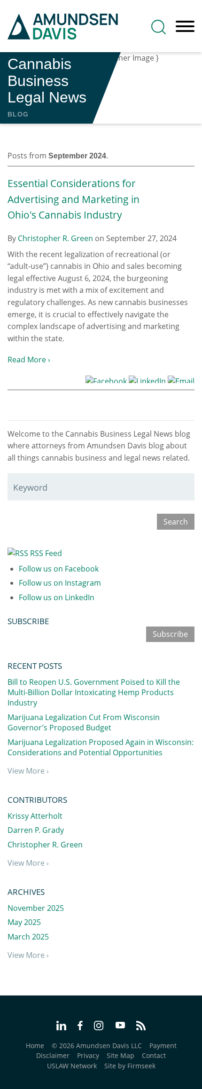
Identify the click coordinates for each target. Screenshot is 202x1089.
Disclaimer (53, 1055)
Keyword (30, 487)
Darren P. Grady (36, 830)
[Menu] (185, 27)
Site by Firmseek (129, 1065)
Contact (154, 1055)
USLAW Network (72, 1065)
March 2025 (28, 937)
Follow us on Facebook (59, 569)
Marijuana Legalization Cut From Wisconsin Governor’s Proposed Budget (84, 722)
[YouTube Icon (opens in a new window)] (120, 1026)
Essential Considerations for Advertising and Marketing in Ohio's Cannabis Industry (74, 199)
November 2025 (36, 908)
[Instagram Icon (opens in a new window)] (99, 1027)
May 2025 (24, 922)
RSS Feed (45, 553)
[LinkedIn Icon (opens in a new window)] (61, 1027)
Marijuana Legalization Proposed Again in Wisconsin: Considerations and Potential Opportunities (101, 747)
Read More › (29, 359)
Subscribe (170, 634)
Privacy (88, 1055)
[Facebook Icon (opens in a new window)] (80, 1027)
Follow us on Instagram (60, 583)
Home (35, 1045)
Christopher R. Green (55, 238)
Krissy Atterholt (35, 816)
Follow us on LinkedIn (56, 597)
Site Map (120, 1055)
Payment (163, 1045)
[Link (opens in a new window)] (106, 379)
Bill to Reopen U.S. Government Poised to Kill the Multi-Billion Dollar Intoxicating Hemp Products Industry (94, 692)
